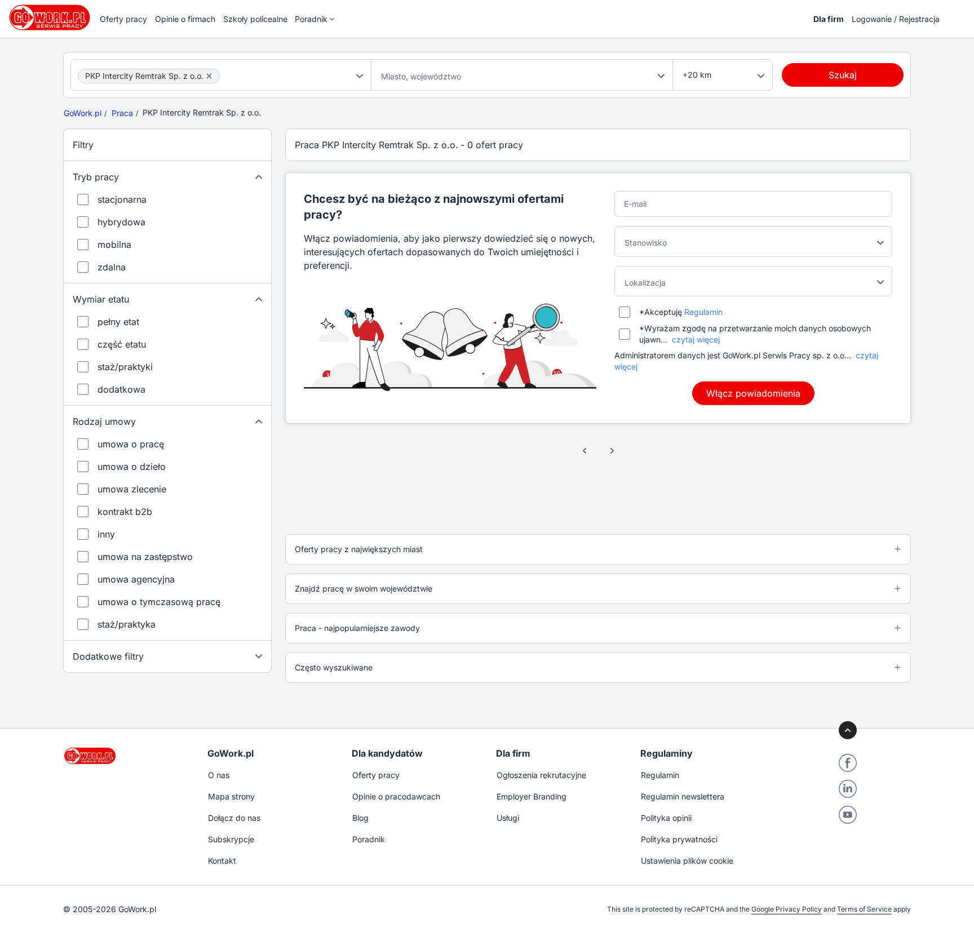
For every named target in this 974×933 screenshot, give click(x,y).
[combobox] (220, 75)
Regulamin (703, 312)
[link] (585, 450)
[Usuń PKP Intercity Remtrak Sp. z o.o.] (209, 76)
